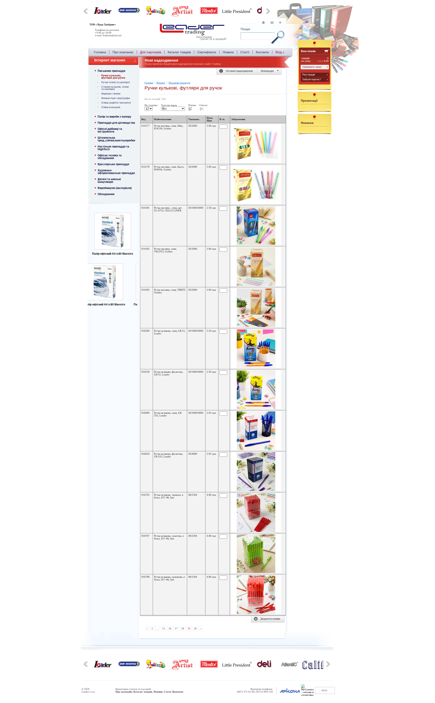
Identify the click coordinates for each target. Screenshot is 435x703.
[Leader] (102, 13)
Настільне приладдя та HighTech (113, 148)
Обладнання (106, 194)
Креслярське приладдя (113, 164)
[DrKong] (129, 12)
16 (170, 628)
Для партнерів (150, 52)
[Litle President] (237, 12)
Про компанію (123, 52)
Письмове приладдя (111, 71)
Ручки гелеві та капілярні (115, 82)
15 (163, 628)
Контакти (262, 52)
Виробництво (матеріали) (115, 188)
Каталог (161, 82)
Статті (244, 52)
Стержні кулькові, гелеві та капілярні (115, 88)
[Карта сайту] (280, 22)
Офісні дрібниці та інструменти (110, 130)
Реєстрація (308, 74)
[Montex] (209, 13)
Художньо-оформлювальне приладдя (116, 171)
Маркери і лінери (110, 93)
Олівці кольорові (110, 107)
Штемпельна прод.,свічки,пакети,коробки (116, 139)
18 (182, 628)
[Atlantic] (289, 665)
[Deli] (264, 667)
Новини (228, 52)
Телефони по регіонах (107, 30)
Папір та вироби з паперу (114, 116)
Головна (100, 52)
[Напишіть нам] (272, 22)
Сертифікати (206, 52)
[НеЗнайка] (155, 14)
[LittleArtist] (182, 15)
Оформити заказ (311, 66)
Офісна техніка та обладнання (110, 156)
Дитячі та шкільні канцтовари (109, 180)
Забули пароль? (311, 79)
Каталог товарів (179, 52)
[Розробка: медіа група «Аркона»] (290, 693)
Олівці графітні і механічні (116, 102)
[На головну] (194, 33)
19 (189, 628)
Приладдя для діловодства (116, 122)
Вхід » (280, 52)
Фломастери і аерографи (115, 98)
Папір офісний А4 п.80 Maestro (112, 253)
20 (195, 628)
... (158, 628)
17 (176, 628)
